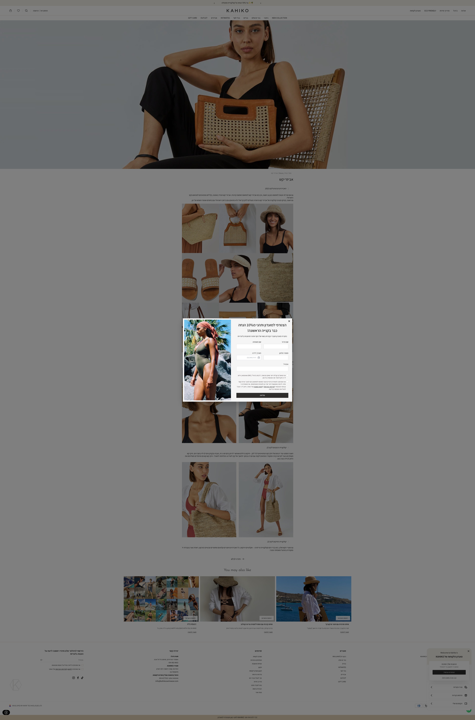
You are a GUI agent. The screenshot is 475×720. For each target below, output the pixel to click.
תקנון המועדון (258, 387)
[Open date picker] (258, 357)
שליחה (262, 395)
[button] (289, 321)
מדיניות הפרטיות (269, 387)
